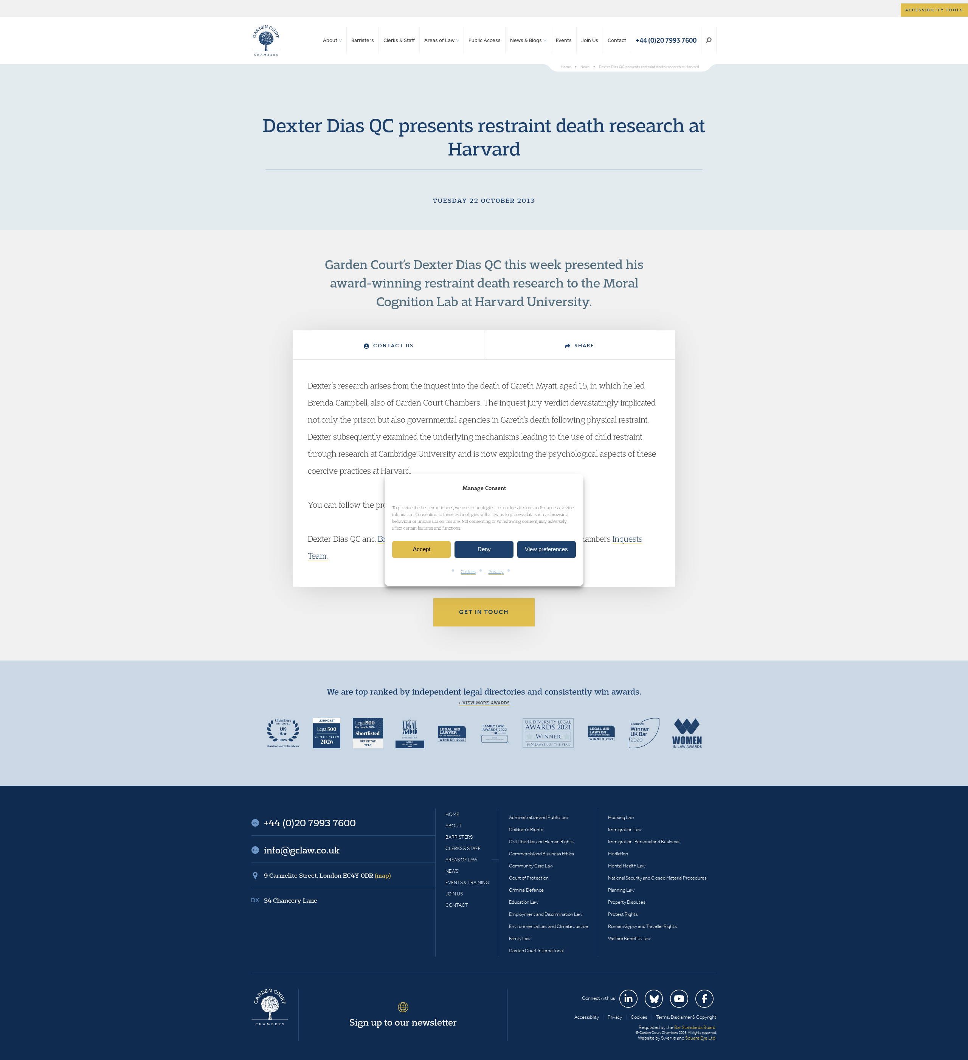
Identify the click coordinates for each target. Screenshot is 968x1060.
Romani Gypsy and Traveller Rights (642, 926)
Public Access (484, 40)
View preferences (546, 549)
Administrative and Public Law (539, 817)
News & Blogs (526, 40)
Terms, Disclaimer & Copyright (686, 1017)
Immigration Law (625, 829)
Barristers (362, 40)
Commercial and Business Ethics (541, 853)
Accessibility (586, 1017)
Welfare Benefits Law (629, 938)
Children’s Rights (526, 829)
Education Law (523, 902)
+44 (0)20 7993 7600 (666, 40)
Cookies (468, 571)
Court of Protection (529, 878)
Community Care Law (531, 866)
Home (452, 814)
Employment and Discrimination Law (545, 914)
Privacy (496, 571)
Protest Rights (623, 914)
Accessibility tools (934, 10)
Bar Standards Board (694, 1027)
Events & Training (467, 882)
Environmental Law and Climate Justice (548, 926)
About (330, 40)
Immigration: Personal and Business (643, 841)
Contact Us (392, 345)
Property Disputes (626, 902)
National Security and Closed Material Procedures (657, 878)
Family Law (520, 938)
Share (583, 345)
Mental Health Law (626, 866)
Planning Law (621, 890)
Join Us (589, 40)
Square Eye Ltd (700, 1038)
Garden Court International (536, 950)
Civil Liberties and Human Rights (541, 841)
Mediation (618, 853)
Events (564, 40)
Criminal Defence (526, 890)
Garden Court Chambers (266, 40)
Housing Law (621, 817)
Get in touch (484, 611)
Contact (617, 40)
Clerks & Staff (399, 40)
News (451, 871)
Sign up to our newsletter (403, 1022)
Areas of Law (439, 40)
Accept (421, 549)
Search (709, 40)
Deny (484, 549)
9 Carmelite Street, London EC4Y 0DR (327, 875)
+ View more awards (484, 703)
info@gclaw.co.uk (302, 850)
